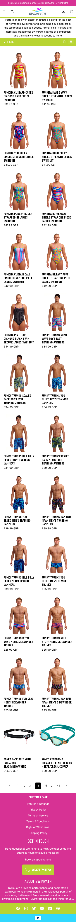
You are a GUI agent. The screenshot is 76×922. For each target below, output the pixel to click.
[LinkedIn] (49, 908)
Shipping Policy (38, 832)
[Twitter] (33, 908)
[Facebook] (18, 908)
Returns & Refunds (38, 803)
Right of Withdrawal (38, 827)
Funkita (62, 27)
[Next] (66, 786)
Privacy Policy (38, 809)
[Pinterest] (57, 908)
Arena (46, 27)
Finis (53, 27)
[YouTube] (42, 908)
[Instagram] (26, 908)
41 (58, 785)
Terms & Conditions (38, 821)
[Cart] (72, 11)
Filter (11, 41)
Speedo (36, 27)
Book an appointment (38, 859)
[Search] (12, 11)
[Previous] (10, 786)
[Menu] (4, 11)
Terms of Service (38, 815)
